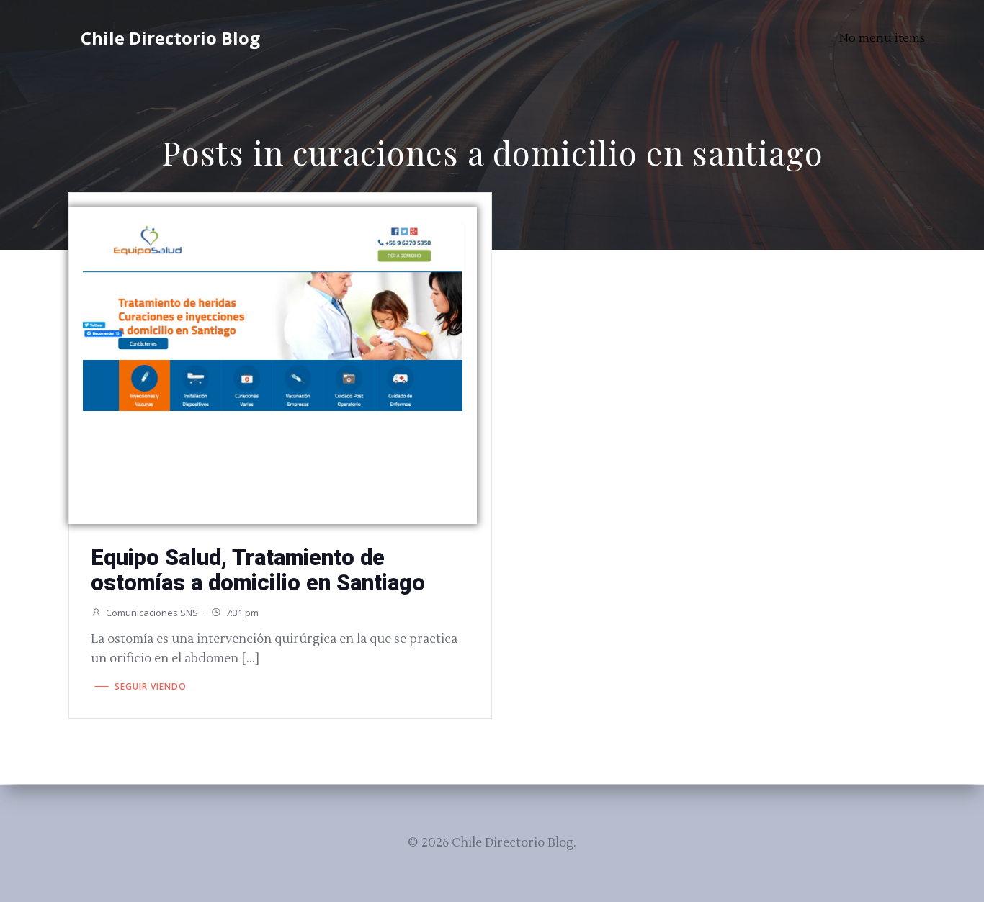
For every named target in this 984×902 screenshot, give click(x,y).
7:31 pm (242, 612)
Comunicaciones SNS (152, 612)
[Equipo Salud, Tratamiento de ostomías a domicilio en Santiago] (272, 315)
